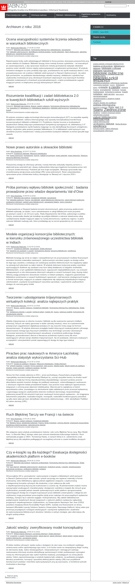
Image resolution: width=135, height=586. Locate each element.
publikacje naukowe (32, 368)
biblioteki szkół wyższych (19, 52)
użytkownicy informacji (14, 202)
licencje (36, 156)
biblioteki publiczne (17, 200)
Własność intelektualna (38, 154)
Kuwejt (8, 110)
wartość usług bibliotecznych (33, 202)
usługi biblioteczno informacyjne (52, 200)
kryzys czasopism (37, 366)
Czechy (112, 85)
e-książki (65, 467)
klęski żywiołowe (51, 423)
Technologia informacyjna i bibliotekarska (46, 50)
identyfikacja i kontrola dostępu (40, 52)
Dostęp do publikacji (21, 364)
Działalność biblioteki (21, 154)
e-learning (13, 536)
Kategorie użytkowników (39, 463)
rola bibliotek (35, 200)
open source (120, 94)
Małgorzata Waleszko (18, 48)
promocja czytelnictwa (100, 107)
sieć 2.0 (119, 107)
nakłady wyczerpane (47, 156)
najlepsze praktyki (65, 312)
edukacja (124, 87)
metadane (98, 94)
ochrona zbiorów (63, 423)
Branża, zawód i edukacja (40, 106)
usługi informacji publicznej (74, 200)
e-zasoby (30, 251)
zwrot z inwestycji (66, 202)
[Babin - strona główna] (37, 6)
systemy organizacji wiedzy (111, 113)
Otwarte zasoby (99, 37)
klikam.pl (125, 582)
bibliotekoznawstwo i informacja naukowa (110, 83)
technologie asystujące (14, 469)
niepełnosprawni (75, 467)
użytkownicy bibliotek (31, 469)
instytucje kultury (38, 312)
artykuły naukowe (16, 366)
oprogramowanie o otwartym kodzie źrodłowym (106, 100)
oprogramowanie (100, 96)
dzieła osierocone (16, 156)
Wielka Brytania (121, 124)
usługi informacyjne (101, 122)
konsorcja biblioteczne (59, 251)
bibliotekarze (119, 66)
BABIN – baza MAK (101, 32)
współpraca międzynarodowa (16, 425)
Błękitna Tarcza (15, 423)
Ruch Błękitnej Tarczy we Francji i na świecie (40, 414)
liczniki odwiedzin (58, 52)
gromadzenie (28, 156)
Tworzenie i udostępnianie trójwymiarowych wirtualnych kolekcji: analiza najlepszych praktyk (42, 299)
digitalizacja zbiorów (17, 312)
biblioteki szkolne (99, 76)
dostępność (42, 467)
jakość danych (44, 536)
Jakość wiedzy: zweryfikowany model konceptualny (44, 527)
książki (125, 92)
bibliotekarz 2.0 (25, 108)
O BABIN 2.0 (98, 27)
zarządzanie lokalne (51, 202)
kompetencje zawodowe (78, 108)
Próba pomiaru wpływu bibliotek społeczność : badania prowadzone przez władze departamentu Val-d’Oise (47, 189)
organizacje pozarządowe (79, 423)
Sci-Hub (43, 368)
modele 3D (49, 312)
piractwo (9, 368)
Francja (27, 200)
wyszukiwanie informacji (103, 131)
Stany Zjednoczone (72, 52)
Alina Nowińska (16, 151)
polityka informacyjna (104, 105)
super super (117, 582)
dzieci (95, 88)
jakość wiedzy (68, 536)
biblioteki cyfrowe (111, 68)
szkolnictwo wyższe (101, 115)
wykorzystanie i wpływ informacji (105, 129)
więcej (11, 86)
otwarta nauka (59, 366)
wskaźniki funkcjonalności (25, 54)
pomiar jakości (78, 536)
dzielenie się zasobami (18, 251)
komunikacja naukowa (113, 92)
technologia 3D (78, 312)
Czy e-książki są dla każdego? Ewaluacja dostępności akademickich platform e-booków (46, 454)
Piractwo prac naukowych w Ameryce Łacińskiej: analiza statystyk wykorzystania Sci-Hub (42, 355)
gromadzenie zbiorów (42, 251)
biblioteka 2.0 (15, 108)
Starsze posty (11, 576)
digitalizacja (120, 85)
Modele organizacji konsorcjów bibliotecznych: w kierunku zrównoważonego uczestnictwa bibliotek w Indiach (44, 238)
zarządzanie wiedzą (29, 538)
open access (48, 366)
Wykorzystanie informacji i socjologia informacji (31, 534)
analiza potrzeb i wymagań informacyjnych (108, 64)
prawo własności (74, 156)
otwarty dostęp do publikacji (75, 366)
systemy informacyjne (14, 538)
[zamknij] (108, 2)
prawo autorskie (61, 156)
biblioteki (97, 68)
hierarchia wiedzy (31, 536)
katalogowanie (98, 92)
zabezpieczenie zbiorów (36, 425)
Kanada (123, 90)
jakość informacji (56, 536)
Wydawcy (32, 364)
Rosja (111, 107)
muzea (56, 312)
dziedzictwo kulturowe (30, 423)
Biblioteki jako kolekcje (22, 50)
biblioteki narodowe (103, 71)
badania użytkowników (103, 66)
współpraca (72, 251)
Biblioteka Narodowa (13, 582)
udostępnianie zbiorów (14, 314)
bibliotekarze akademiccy (41, 108)
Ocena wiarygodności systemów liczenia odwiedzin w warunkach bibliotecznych (44, 41)
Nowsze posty (11, 577)
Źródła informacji (46, 249)
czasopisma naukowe (101, 85)
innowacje (115, 90)
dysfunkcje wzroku (54, 467)
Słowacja (84, 156)
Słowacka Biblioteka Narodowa (17, 158)
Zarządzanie (66, 50)
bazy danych (14, 467)
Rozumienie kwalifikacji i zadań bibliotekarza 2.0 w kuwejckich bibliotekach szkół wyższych (42, 98)
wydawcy (42, 469)
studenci (96, 113)
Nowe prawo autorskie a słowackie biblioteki (39, 147)
